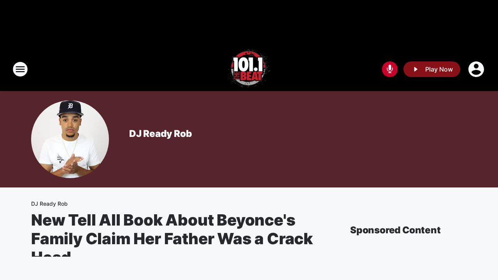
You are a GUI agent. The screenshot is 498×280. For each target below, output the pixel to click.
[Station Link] (249, 69)
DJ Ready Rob (160, 133)
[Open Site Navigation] (20, 69)
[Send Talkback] (390, 69)
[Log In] (477, 69)
